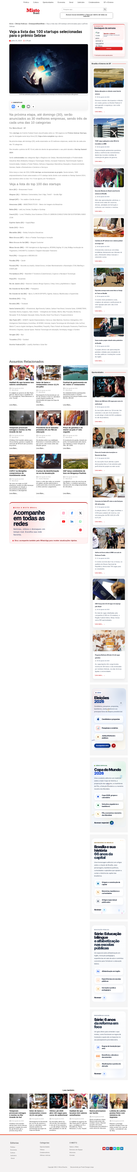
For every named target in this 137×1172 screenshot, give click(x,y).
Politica (26, 2)
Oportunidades (48, 2)
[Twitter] (114, 1148)
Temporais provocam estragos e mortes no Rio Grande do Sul (20, 430)
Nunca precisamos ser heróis (98, 1112)
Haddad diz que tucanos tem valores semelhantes (21, 383)
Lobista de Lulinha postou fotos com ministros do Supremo (118, 1114)
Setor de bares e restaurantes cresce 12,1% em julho (47, 384)
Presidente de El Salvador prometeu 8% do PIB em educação (47, 430)
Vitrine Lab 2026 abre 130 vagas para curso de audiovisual (58, 1113)
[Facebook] (107, 1148)
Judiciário (81, 2)
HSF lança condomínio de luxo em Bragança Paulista (74, 472)
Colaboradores (94, 2)
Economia (61, 2)
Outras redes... (33, 106)
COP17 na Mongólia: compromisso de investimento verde (18, 473)
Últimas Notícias (21, 24)
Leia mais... (99, 111)
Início (11, 24)
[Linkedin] (121, 1148)
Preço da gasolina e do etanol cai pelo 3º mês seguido (73, 430)
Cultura (36, 2)
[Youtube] (104, 1148)
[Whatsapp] (118, 1148)
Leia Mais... (13, 405)
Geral (71, 2)
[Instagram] (111, 1148)
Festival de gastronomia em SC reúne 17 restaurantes (75, 383)
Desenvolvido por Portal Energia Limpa (82, 1167)
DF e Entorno (108, 2)
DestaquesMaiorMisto (37, 24)
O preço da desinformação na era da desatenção (47, 472)
